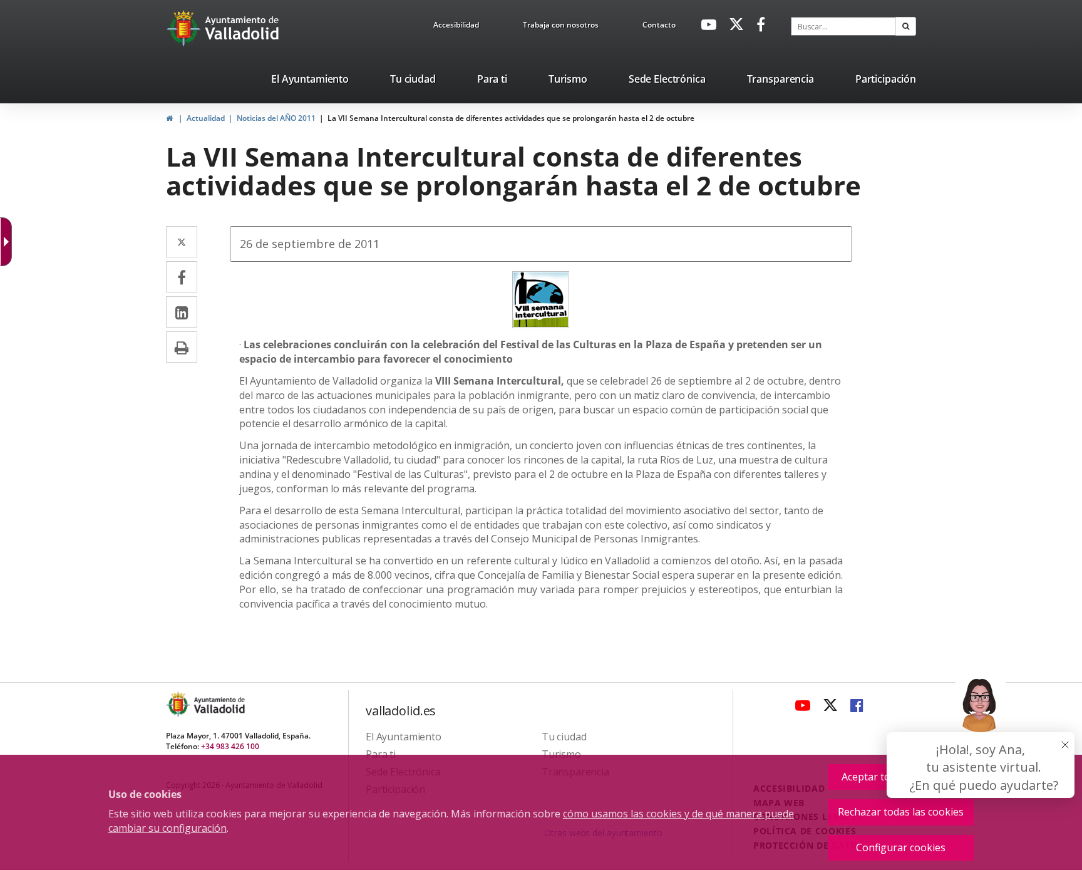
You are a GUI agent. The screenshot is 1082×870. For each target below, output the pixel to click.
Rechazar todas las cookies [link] (901, 812)
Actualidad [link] (206, 118)
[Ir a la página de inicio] (185, 28)
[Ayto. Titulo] (218, 704)
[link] (456, 26)
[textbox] (843, 26)
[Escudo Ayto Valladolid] (179, 704)
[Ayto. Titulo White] (242, 28)
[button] (905, 26)
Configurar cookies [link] (900, 847)
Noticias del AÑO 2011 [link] (276, 118)
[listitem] (310, 81)
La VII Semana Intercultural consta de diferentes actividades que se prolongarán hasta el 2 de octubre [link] (510, 118)
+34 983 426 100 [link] (230, 746)
